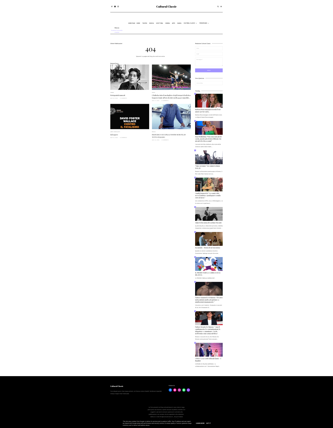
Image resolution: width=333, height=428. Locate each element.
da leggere (114, 135)
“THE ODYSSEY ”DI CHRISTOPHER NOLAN (207, 167)
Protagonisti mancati (117, 95)
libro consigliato (115, 131)
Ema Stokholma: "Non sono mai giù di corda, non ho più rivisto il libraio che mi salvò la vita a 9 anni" (208, 139)
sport (153, 92)
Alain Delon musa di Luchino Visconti (208, 223)
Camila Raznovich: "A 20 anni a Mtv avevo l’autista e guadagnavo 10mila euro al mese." (208, 195)
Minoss (116, 28)
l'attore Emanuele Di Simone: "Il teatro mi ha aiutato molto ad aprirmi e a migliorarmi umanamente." (209, 300)
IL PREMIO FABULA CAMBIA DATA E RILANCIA (207, 274)
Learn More (200, 423)
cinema (112, 92)
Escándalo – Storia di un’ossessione (207, 248)
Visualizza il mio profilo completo (117, 31)
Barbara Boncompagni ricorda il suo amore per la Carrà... (208, 110)
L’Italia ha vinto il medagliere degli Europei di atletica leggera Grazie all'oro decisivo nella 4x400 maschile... (171, 96)
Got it (208, 423)
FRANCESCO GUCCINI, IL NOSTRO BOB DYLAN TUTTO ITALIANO (169, 136)
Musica (154, 131)
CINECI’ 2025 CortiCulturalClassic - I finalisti (208, 359)
